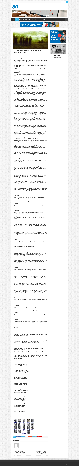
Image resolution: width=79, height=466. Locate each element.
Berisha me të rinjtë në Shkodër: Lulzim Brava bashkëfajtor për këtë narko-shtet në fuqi (41, 452)
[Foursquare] (65, 464)
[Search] (67, 2)
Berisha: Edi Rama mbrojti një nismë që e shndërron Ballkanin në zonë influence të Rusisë (20, 452)
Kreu (13, 19)
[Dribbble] (64, 464)
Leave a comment (32, 54)
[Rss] (60, 464)
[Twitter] (62, 464)
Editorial (36, 19)
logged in (23, 456)
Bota (23, 19)
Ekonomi (44, 19)
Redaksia (16, 54)
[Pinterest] (63, 464)
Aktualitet (16, 19)
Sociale (40, 19)
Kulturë (29, 19)
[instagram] (66, 464)
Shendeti (33, 19)
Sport (26, 19)
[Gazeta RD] (15, 7)
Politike (20, 19)
